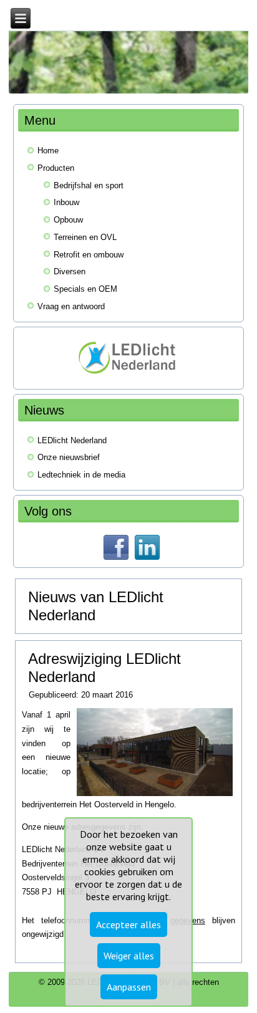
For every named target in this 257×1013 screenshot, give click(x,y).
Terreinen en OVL (85, 237)
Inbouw (66, 202)
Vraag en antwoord (71, 306)
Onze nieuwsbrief (68, 457)
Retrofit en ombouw (89, 254)
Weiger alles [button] (129, 955)
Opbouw (68, 219)
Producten (55, 168)
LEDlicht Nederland (72, 440)
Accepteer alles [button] (128, 924)
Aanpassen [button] (129, 987)
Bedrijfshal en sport (89, 185)
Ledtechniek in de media (81, 474)
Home (48, 150)
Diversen (69, 271)
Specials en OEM (85, 289)
